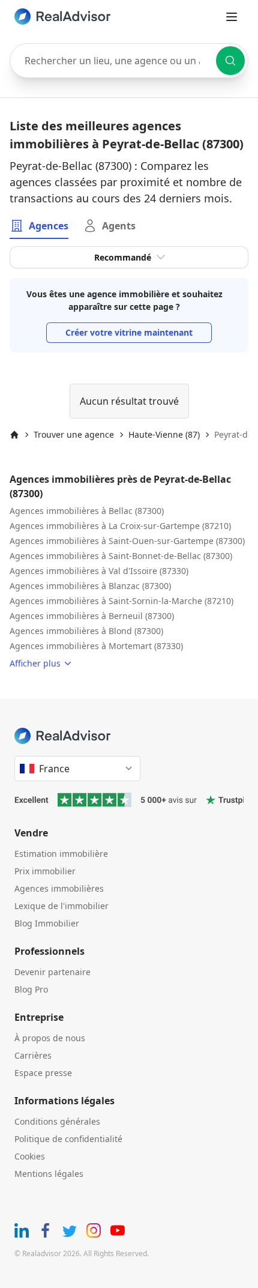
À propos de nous (49, 1038)
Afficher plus (35, 663)
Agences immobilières (59, 888)
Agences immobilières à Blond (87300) (86, 630)
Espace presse (43, 1072)
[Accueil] (14, 435)
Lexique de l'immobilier (61, 906)
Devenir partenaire (52, 972)
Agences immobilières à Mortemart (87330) (96, 646)
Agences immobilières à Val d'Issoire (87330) (99, 570)
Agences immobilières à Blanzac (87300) (90, 585)
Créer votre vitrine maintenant (129, 332)
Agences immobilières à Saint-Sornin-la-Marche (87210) (121, 600)
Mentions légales (48, 1173)
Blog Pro (31, 989)
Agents (119, 225)
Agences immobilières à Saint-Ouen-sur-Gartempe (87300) (127, 540)
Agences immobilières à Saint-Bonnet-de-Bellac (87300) (121, 555)
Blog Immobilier (46, 923)
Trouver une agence (74, 434)
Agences (48, 225)
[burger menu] (232, 17)
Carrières (33, 1055)
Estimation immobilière (61, 853)
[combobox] (129, 60)
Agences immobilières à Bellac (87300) (87, 510)
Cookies (29, 1156)
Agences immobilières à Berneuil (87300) (92, 615)
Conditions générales (57, 1121)
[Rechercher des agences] (230, 60)
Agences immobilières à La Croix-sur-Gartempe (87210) (120, 525)
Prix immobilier (45, 871)
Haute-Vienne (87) (164, 434)
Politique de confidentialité (68, 1138)
